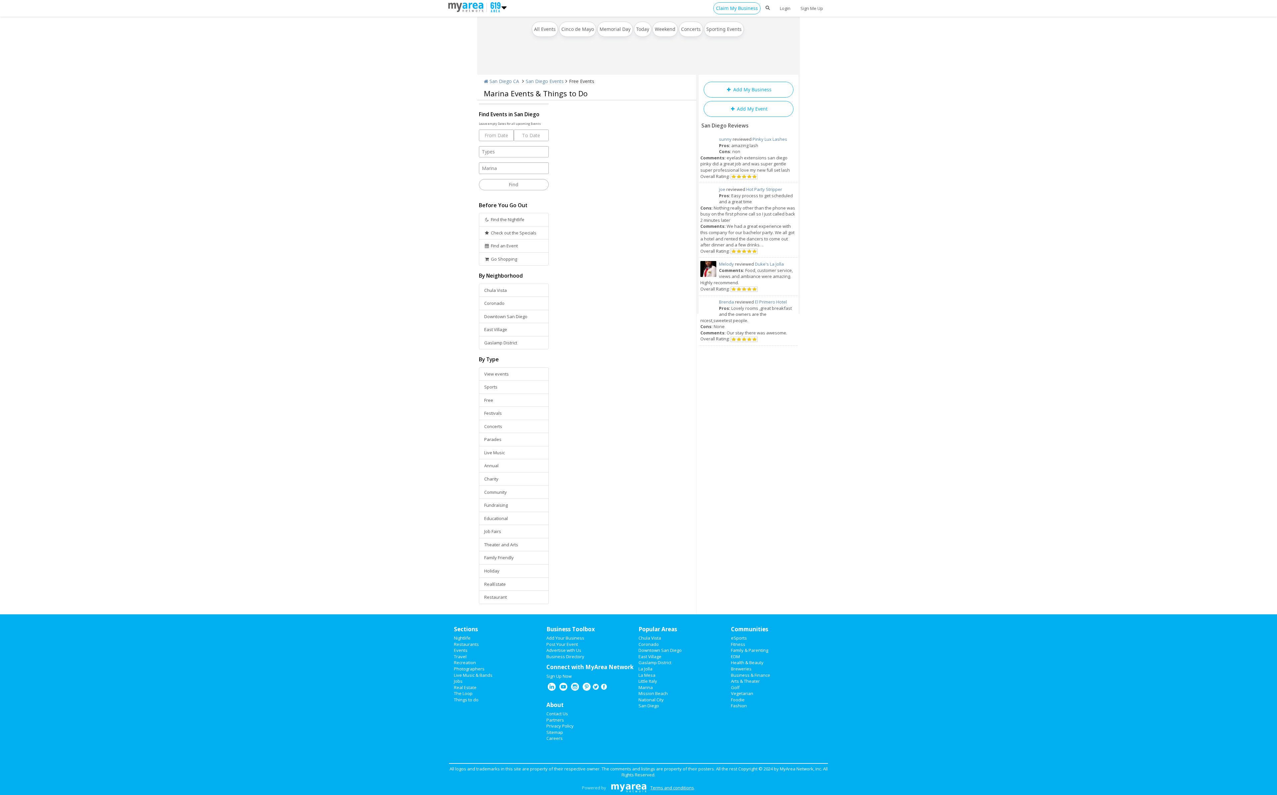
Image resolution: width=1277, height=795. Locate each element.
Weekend (665, 29)
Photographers (469, 669)
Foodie (738, 700)
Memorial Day (615, 29)
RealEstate (495, 584)
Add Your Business (565, 638)
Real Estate (465, 687)
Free (488, 400)
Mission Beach (653, 693)
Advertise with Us (563, 650)
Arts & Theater (745, 681)
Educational (496, 518)
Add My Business (752, 89)
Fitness (738, 644)
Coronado (494, 303)
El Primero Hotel (771, 302)
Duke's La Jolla (769, 264)
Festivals (493, 413)
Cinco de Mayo (577, 29)
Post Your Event (562, 644)
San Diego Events (545, 81)
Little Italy (647, 681)
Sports (490, 387)
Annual (491, 466)
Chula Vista (495, 290)
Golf (735, 687)
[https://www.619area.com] (467, 7)
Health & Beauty (747, 662)
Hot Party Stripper (764, 189)
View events (496, 374)
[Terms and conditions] (628, 788)
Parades (492, 439)
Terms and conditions (672, 788)
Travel (460, 657)
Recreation (465, 662)
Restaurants (466, 644)
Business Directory (565, 657)
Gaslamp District (500, 343)
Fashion (739, 706)
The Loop (463, 693)
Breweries (741, 669)
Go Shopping (503, 259)
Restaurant (495, 597)
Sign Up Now (559, 676)
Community (495, 492)
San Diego (648, 706)
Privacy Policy (560, 726)
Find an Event (504, 246)
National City (651, 700)
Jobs (458, 681)
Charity (491, 479)
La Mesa (646, 675)
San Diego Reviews (725, 125)
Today (642, 29)
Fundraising (496, 505)
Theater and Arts (501, 545)
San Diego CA (503, 81)
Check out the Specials (513, 233)
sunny (725, 139)
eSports (739, 638)
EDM (735, 657)
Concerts (691, 29)
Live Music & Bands (473, 675)
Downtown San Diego (505, 316)
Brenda (726, 302)
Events (461, 650)
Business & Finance (750, 675)
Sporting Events (724, 29)
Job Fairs (492, 531)
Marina (645, 687)
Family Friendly (499, 558)
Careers (554, 738)
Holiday (491, 571)
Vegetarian (742, 693)
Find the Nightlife (507, 219)
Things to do (466, 700)
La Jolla (645, 669)
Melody (726, 264)
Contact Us (557, 714)
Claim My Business (737, 8)
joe (722, 189)
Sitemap (554, 732)
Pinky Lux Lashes (770, 139)
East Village (495, 329)
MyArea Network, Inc (800, 769)
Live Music (494, 453)
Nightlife (462, 638)
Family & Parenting (749, 650)
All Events (545, 29)
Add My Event (752, 109)
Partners (555, 720)
